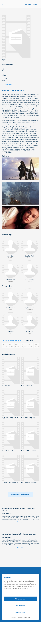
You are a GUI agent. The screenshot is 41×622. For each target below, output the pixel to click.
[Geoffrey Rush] (29, 245)
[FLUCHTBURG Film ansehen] (11, 370)
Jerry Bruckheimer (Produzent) (16, 133)
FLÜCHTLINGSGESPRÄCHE (10, 418)
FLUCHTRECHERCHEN (28, 418)
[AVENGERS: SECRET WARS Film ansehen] (11, 468)
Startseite (28, 4)
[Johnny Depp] (10, 245)
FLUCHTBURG (6, 385)
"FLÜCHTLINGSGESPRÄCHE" (16, 146)
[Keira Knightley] (29, 269)
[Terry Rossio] (29, 321)
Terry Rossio (29, 331)
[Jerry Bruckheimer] (29, 297)
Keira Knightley (29, 280)
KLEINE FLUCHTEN (7, 450)
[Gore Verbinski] (10, 297)
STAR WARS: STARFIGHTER (29, 483)
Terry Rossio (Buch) (8, 135)
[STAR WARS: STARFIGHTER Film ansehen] (30, 468)
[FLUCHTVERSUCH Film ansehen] (30, 370)
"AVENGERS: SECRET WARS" (15, 150)
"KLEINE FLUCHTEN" (14, 148)
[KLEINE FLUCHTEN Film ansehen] (11, 435)
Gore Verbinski (10, 308)
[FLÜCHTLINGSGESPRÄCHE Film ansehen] (11, 403)
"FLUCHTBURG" (24, 144)
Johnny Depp (10, 256)
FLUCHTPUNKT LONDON (28, 450)
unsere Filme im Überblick (20, 494)
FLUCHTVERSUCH (26, 385)
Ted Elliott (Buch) (31, 133)
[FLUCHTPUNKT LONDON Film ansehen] (30, 435)
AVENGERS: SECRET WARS (10, 483)
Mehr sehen (20, 522)
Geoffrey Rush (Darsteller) (21, 127)
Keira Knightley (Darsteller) (22, 129)
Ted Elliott (10, 331)
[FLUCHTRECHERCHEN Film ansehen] (30, 403)
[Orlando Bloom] (10, 269)
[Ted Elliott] (10, 321)
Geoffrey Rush (29, 256)
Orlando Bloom (10, 280)
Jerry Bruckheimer (29, 308)
